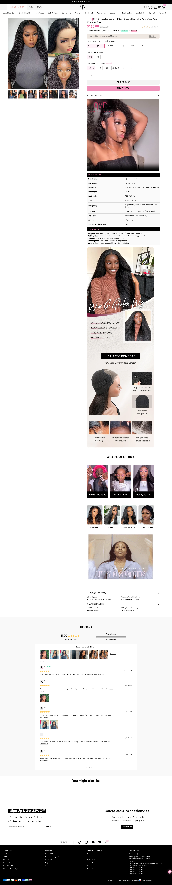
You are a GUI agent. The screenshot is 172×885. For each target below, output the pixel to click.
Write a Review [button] (111, 634)
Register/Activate (92, 860)
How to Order (91, 857)
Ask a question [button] (111, 639)
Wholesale (6, 860)
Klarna (47, 866)
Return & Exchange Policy (52, 857)
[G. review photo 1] (44, 698)
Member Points (91, 863)
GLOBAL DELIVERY (97, 593)
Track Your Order (92, 854)
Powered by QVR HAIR (130, 880)
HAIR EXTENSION (17, 7)
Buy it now (123, 88)
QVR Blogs (6, 857)
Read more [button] (44, 717)
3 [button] (86, 767)
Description (95, 96)
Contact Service (91, 869)
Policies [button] (48, 851)
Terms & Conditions (9, 866)
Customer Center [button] (94, 851)
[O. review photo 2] (54, 724)
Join (48, 826)
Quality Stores (146, 880)
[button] (25, 13)
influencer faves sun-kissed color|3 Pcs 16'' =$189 (101, 2)
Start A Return (91, 866)
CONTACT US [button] (134, 851)
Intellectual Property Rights (11, 869)
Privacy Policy (7, 863)
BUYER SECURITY (96, 604)
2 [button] (83, 767)
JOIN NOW (127, 827)
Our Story (6, 854)
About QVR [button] (7, 851)
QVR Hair (113, 880)
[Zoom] (11, 85)
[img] (150, 26)
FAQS (46, 863)
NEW (39, 7)
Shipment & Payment (51, 854)
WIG (31, 7)
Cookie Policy (49, 860)
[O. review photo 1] (44, 724)
